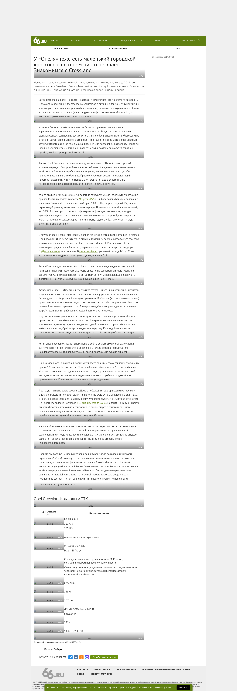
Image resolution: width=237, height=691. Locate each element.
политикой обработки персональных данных (118, 687)
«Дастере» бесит (50, 251)
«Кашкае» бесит (88, 251)
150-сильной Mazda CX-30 (91, 403)
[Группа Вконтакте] (76, 657)
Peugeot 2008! (87, 199)
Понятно (183, 687)
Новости (161, 40)
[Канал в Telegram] (70, 657)
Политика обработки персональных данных (167, 669)
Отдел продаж (102, 669)
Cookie (80, 674)
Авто (54, 40)
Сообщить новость (104, 657)
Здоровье (101, 40)
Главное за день (60, 48)
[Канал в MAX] (87, 657)
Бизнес (76, 40)
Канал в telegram (126, 669)
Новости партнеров (101, 674)
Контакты (82, 669)
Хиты (177, 48)
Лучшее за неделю (118, 48)
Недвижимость (132, 40)
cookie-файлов (164, 687)
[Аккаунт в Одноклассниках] (81, 657)
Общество (188, 40)
